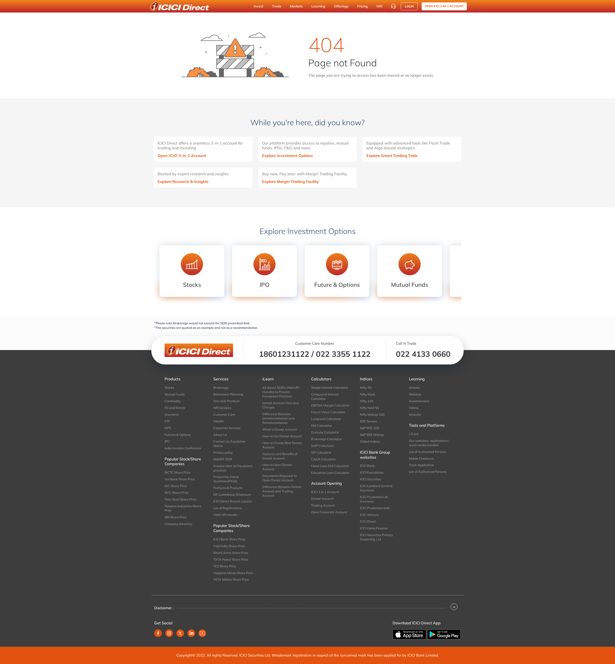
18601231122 (284, 354)
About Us (220, 435)
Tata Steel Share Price (180, 499)
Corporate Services (226, 428)
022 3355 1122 (343, 354)
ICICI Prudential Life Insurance (374, 499)
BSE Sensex (368, 421)
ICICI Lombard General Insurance (376, 488)
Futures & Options (178, 435)
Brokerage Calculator (326, 439)
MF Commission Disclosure (232, 494)
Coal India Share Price (229, 546)
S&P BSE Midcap (372, 435)
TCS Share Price (224, 566)
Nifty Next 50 (369, 408)
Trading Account (323, 505)
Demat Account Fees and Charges (280, 405)
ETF (167, 421)
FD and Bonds (175, 408)
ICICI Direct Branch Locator (232, 501)
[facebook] (158, 633)
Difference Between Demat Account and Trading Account (281, 491)
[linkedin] (191, 633)
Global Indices (370, 441)
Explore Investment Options (287, 155)
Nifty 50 (365, 387)
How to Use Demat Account (282, 436)
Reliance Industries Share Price (183, 508)
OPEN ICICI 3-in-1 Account (444, 6)
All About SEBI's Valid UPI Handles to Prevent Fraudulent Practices (280, 392)
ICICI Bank (367, 466)
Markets (296, 6)
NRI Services (222, 408)
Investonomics (419, 401)
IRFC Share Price (176, 493)
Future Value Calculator (328, 412)
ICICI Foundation (372, 472)
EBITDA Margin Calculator (330, 405)
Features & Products (227, 488)
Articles (414, 387)
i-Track (414, 434)
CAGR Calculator (323, 459)
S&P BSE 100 (369, 428)
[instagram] (169, 633)
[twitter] (180, 633)
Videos (413, 408)
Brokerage (220, 387)
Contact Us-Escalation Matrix (229, 443)
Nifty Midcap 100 (372, 414)
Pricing (362, 6)
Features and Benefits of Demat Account (279, 456)
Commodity (173, 401)
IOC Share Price (176, 486)
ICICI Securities (370, 479)
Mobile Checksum (421, 458)
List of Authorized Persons (427, 472)
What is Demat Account (279, 429)
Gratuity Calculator (325, 432)
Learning (318, 6)
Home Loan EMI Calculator (330, 466)
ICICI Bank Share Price (229, 539)
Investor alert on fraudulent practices (233, 468)
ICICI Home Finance (373, 528)
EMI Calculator (321, 425)
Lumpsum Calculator (326, 419)
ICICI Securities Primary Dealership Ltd (376, 537)
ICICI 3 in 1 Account (325, 492)
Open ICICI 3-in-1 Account (182, 155)
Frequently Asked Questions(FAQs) (226, 479)
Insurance (172, 414)
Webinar (415, 394)
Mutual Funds (174, 394)
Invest (258, 6)
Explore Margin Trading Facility (290, 181)
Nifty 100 (366, 401)
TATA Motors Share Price (231, 579)
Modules (415, 414)
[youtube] (202, 633)
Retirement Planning (228, 394)
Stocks (169, 387)
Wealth (218, 421)
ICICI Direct (368, 521)
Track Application (421, 465)
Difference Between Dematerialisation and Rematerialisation (278, 418)
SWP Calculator (322, 446)
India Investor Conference (183, 448)
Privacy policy (223, 452)
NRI (379, 6)
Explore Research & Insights (183, 181)
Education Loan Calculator (330, 473)
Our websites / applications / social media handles (429, 443)
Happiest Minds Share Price (233, 573)
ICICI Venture (369, 515)
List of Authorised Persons (427, 452)
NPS (168, 428)
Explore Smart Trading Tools (392, 155)
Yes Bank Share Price (180, 479)
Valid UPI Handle (225, 515)
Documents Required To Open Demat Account (279, 478)
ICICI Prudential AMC (375, 508)
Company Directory (178, 524)
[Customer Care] (393, 6)
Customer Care (224, 414)
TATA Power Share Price (230, 559)
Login (409, 6)
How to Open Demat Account (277, 467)
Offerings (341, 6)
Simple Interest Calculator (329, 387)
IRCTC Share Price (178, 472)
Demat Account (322, 499)
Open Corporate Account (329, 512)
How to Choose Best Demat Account (282, 445)
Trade (276, 6)
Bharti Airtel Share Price (230, 553)
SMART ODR (222, 459)
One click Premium (226, 401)
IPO (167, 441)
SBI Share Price (175, 517)
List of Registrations (227, 508)
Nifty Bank (367, 394)
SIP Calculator (321, 452)
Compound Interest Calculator (325, 396)
